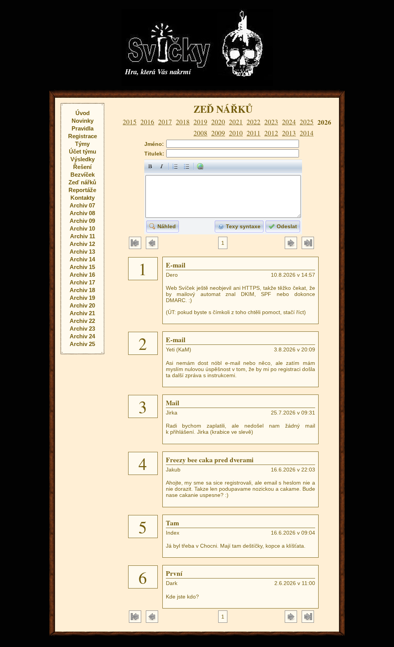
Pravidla (82, 128)
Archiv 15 (82, 267)
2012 (271, 133)
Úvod (82, 113)
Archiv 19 (82, 297)
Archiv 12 (82, 244)
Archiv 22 (82, 321)
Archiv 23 (82, 328)
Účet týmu (82, 151)
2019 (200, 121)
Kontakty (82, 197)
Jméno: (154, 144)
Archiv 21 (82, 313)
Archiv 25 (82, 344)
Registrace (82, 136)
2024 (289, 121)
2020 (218, 121)
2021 (236, 121)
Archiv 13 (82, 251)
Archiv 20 (82, 305)
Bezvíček (82, 174)
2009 (218, 133)
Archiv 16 (82, 274)
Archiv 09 (82, 220)
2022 (253, 121)
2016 (147, 121)
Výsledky (82, 159)
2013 (289, 133)
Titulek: (154, 153)
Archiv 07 (82, 205)
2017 (165, 121)
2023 (271, 121)
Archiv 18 (82, 290)
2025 (307, 121)
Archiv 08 (82, 213)
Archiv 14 (82, 259)
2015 (130, 121)
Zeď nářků (82, 182)
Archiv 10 (82, 228)
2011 (253, 133)
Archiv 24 (82, 336)
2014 (307, 133)
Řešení (82, 167)
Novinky (82, 120)
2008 (200, 133)
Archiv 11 (82, 236)
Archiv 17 (82, 282)
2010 (236, 133)
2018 (183, 121)
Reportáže (82, 190)
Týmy (82, 143)
